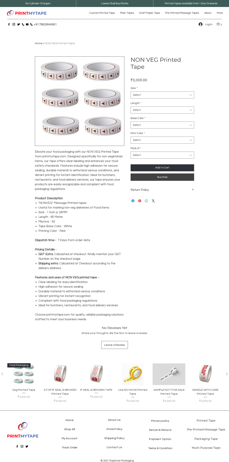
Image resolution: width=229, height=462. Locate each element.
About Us (114, 420)
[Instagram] (14, 24)
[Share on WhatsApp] (146, 201)
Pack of (136, 148)
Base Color (138, 118)
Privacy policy (160, 420)
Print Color (138, 133)
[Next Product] (227, 374)
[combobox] (162, 94)
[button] (220, 23)
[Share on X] (153, 201)
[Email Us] (27, 24)
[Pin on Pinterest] (140, 201)
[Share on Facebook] (133, 201)
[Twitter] (18, 24)
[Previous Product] (2, 374)
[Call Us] (23, 24)
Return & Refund (160, 430)
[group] (114, 385)
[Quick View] (60, 374)
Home (39, 43)
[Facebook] (9, 24)
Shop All (69, 429)
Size (134, 88)
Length (136, 103)
